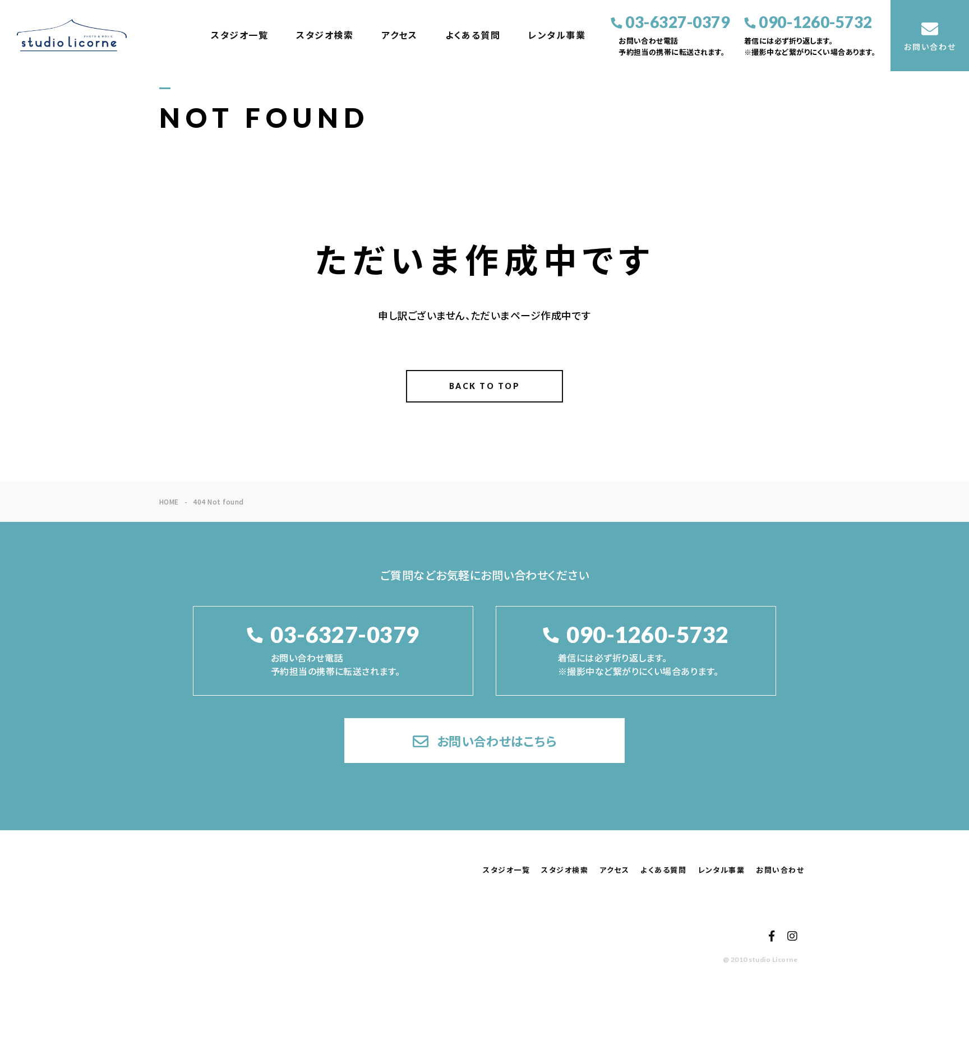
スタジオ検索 (324, 35)
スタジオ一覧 (239, 35)
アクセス (399, 35)
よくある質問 (472, 35)
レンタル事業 (556, 35)
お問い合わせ (780, 870)
